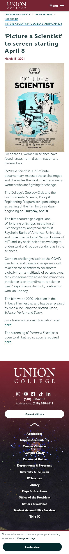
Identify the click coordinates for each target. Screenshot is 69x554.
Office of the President (34, 497)
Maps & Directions (34, 491)
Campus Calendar (34, 446)
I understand (32, 547)
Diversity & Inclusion (34, 472)
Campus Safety (34, 453)
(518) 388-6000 (34, 399)
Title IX (34, 516)
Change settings (26, 538)
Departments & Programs (34, 465)
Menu (54, 6)
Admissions (34, 433)
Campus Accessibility (34, 440)
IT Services (34, 478)
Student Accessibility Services (34, 510)
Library (35, 485)
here (8, 325)
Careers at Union (34, 459)
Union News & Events (17, 14)
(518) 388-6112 (43, 403)
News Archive (44, 14)
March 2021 (11, 19)
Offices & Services (34, 504)
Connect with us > (34, 414)
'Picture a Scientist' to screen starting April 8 (33, 23)
